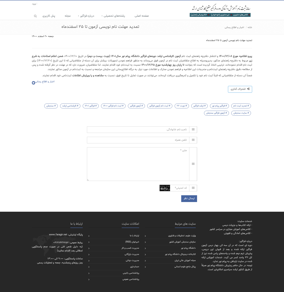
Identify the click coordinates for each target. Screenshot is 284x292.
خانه (250, 27)
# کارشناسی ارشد (70, 105)
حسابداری (134, 266)
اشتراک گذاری (239, 89)
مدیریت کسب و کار (130, 248)
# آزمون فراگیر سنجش (216, 113)
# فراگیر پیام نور (219, 105)
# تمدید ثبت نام (241, 105)
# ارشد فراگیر (199, 105)
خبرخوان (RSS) (132, 241)
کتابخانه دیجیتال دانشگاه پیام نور (180, 254)
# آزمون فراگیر (136, 105)
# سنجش (51, 105)
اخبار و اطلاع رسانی (234, 27)
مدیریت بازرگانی (132, 254)
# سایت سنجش (241, 113)
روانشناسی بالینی (131, 273)
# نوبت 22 (182, 105)
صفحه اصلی (142, 16)
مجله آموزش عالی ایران (185, 260)
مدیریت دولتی (132, 260)
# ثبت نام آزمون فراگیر (159, 105)
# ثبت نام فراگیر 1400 (113, 105)
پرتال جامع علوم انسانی (185, 266)
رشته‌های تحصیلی (114, 16)
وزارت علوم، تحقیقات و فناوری (182, 235)
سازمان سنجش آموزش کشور (182, 241)
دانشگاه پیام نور (188, 248)
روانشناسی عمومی (130, 279)
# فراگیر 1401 (91, 105)
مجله (68, 16)
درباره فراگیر (87, 16)
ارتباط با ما (134, 235)
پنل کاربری (49, 16)
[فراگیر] (220, 10)
